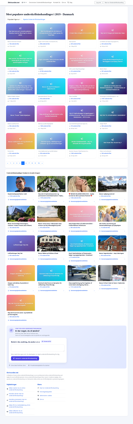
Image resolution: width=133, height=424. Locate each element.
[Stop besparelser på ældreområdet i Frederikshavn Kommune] (82, 219)
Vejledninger (12, 384)
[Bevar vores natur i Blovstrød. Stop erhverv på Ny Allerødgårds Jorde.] (51, 219)
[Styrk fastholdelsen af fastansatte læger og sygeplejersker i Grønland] (82, 249)
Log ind (98, 2)
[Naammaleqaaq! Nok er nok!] (21, 189)
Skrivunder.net (13, 2)
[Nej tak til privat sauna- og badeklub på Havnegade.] (21, 308)
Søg (70, 2)
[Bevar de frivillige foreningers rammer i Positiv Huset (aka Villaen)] (21, 219)
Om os (64, 2)
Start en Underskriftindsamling (114, 2)
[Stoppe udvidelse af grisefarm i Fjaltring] (21, 279)
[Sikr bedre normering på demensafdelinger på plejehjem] (112, 219)
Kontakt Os (56, 2)
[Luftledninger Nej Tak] (21, 248)
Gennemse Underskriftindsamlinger (40, 2)
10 (39, 163)
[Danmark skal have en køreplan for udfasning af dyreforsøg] (51, 279)
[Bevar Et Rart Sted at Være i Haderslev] (112, 278)
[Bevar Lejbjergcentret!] (112, 189)
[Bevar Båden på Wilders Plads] (51, 248)
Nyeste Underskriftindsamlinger (34, 19)
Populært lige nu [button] (13, 19)
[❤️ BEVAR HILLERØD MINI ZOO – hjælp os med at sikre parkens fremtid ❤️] (82, 190)
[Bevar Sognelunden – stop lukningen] (112, 248)
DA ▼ (25, 2)
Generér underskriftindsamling (26, 358)
